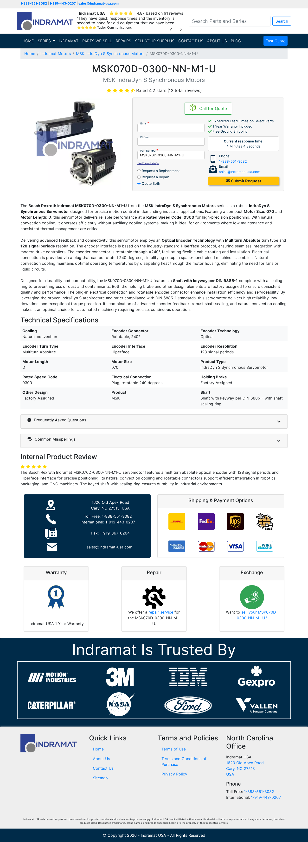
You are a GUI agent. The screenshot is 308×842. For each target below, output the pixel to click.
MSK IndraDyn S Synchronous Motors (110, 53)
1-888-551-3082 (33, 3)
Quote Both (151, 183)
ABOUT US (217, 40)
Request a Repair (155, 177)
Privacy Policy (174, 774)
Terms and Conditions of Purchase (183, 761)
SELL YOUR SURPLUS (154, 40)
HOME (28, 40)
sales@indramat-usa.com (98, 3)
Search (282, 21)
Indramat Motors (55, 53)
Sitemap (100, 777)
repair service (160, 612)
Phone (144, 137)
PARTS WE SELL (97, 40)
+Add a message (148, 163)
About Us (101, 758)
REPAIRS (123, 40)
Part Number (148, 150)
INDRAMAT (68, 40)
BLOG (236, 40)
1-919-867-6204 (115, 533)
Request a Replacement (161, 171)
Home (29, 53)
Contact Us (103, 768)
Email (143, 123)
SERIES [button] (45, 40)
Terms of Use (173, 749)
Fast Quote (275, 40)
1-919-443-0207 (63, 3)
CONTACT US (190, 40)
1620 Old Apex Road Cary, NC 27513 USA (245, 768)
